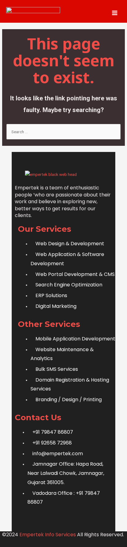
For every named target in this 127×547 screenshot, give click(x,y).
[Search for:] (63, 131)
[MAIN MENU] (115, 12)
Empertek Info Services (47, 534)
